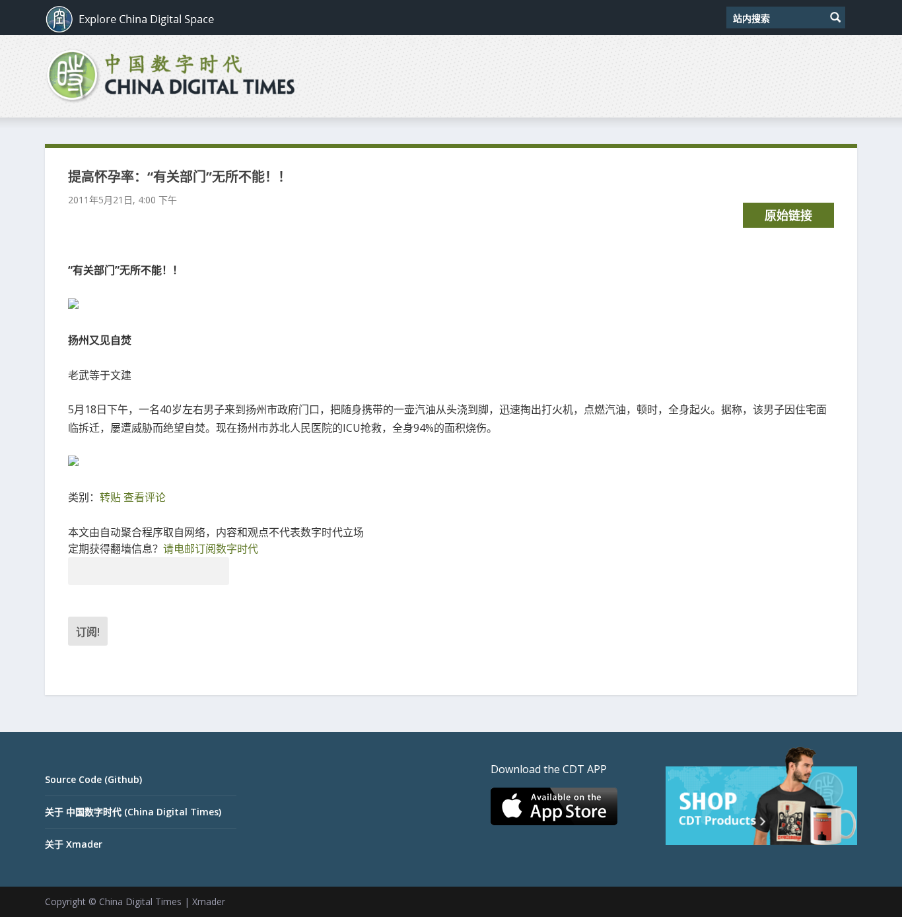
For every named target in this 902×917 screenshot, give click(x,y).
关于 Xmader (73, 844)
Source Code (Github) (93, 779)
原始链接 (788, 215)
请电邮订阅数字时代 (210, 548)
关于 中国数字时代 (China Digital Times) (133, 811)
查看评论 (144, 497)
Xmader (208, 901)
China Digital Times (140, 901)
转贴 (110, 497)
